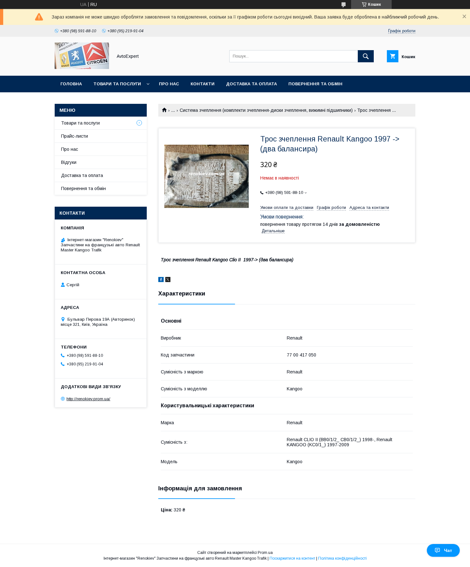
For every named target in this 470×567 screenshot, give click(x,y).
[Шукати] (366, 56)
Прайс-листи (74, 136)
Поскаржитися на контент (292, 558)
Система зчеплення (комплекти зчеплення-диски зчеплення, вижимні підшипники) (266, 110)
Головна (71, 83)
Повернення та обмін (315, 83)
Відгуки (68, 162)
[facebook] (161, 280)
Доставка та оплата (251, 83)
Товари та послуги (117, 83)
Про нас (169, 83)
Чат (448, 550)
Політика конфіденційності (342, 558)
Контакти (203, 83)
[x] (167, 280)
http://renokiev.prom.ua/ (88, 398)
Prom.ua (265, 552)
